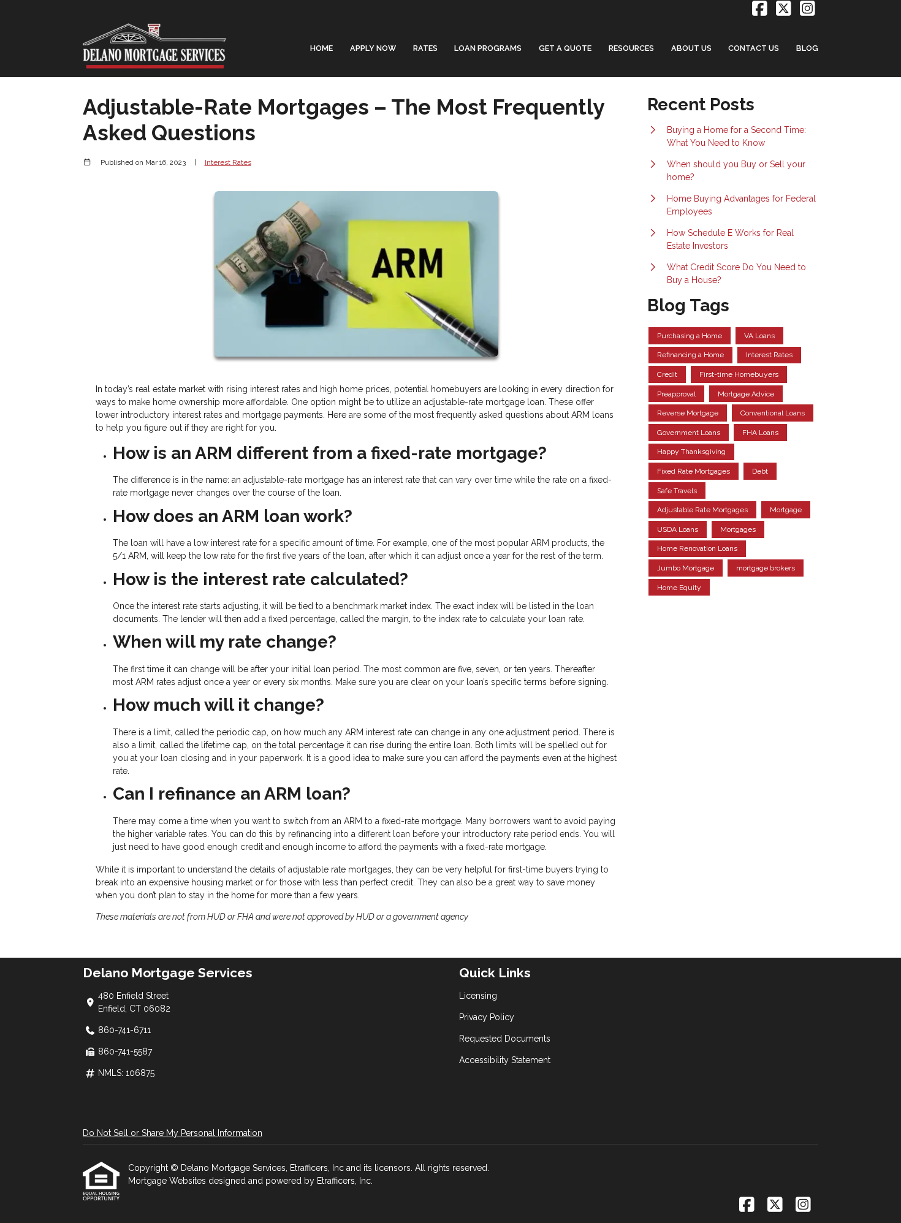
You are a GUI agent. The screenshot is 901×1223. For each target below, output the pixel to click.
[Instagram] (807, 9)
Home (321, 48)
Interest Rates (228, 162)
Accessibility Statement (504, 1060)
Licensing (478, 996)
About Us (691, 48)
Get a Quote (565, 48)
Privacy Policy (486, 1017)
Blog (807, 48)
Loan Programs (488, 48)
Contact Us (753, 48)
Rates (425, 48)
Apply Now (373, 48)
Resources (631, 48)
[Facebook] (759, 9)
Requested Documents (504, 1038)
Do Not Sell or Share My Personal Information (172, 1133)
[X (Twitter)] (783, 9)
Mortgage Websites (168, 1181)
